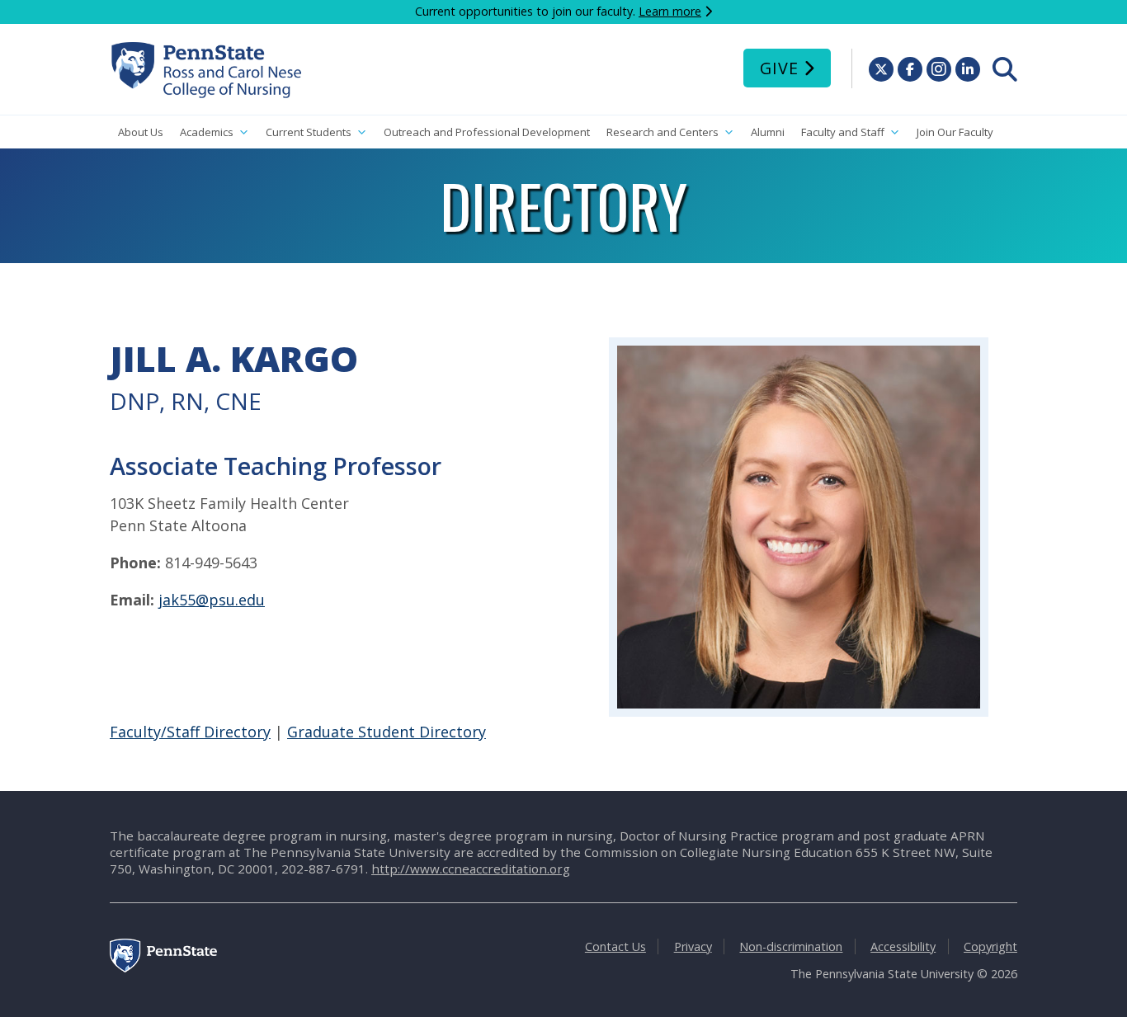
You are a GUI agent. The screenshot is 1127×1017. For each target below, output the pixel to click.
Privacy (693, 946)
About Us (140, 132)
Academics (206, 132)
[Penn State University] (163, 968)
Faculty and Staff (842, 132)
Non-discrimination (790, 946)
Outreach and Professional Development (487, 132)
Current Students (308, 132)
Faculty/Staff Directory (190, 732)
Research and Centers (662, 132)
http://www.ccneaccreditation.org (470, 868)
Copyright (990, 946)
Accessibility (903, 946)
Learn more (670, 11)
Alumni (768, 132)
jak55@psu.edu (211, 600)
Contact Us (615, 946)
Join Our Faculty (955, 132)
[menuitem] (1005, 69)
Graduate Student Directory (386, 732)
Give (779, 68)
